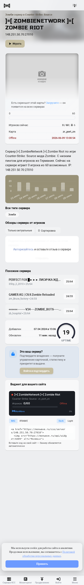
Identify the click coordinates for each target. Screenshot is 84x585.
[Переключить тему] (75, 5)
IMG (13, 421)
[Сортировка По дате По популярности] (48, 230)
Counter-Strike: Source (38, 14)
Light (70, 421)
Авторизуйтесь (23, 249)
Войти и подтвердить (36, 370)
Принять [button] (42, 563)
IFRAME (24, 421)
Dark (61, 421)
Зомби (9, 14)
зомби (12, 214)
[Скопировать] (70, 430)
